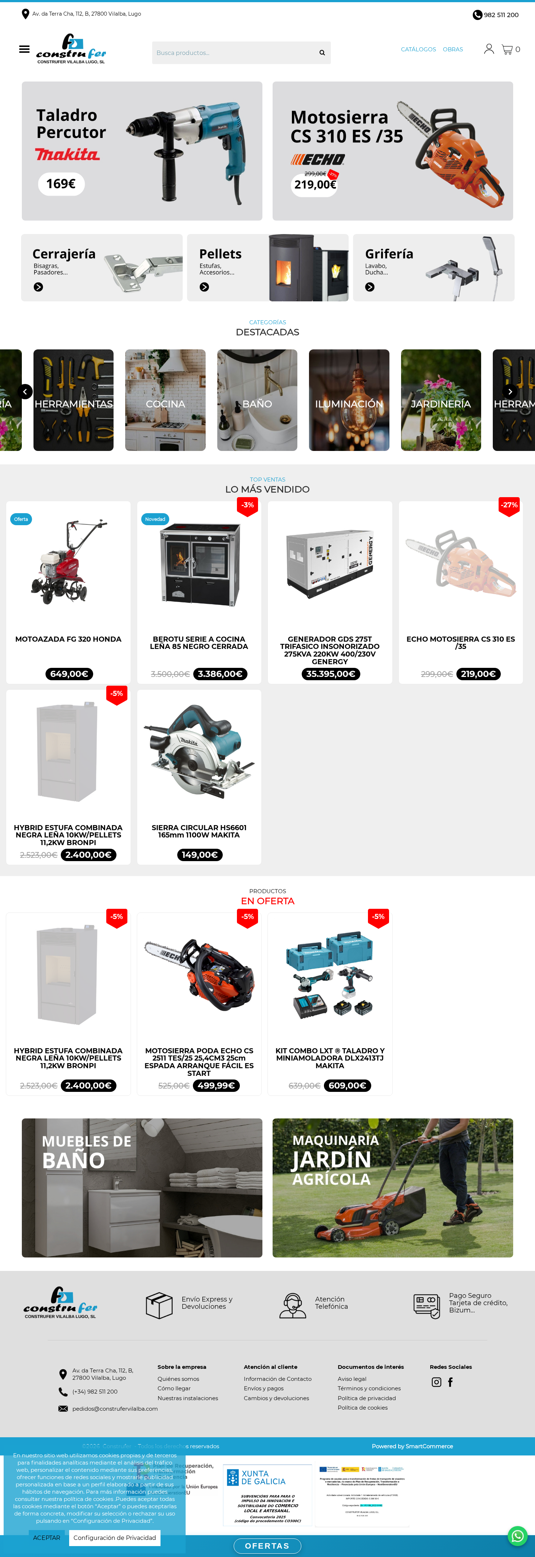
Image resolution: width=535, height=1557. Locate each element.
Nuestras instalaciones (188, 1398)
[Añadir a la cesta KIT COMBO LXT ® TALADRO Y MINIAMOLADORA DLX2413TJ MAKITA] (330, 979)
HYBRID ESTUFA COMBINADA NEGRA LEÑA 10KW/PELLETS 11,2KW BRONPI (68, 835)
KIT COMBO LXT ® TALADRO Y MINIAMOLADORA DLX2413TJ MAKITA (330, 1058)
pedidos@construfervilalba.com (115, 1408)
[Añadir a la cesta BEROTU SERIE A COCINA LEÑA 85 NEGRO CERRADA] (199, 567)
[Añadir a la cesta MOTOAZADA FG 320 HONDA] (68, 567)
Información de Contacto (278, 1378)
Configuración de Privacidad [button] (115, 1537)
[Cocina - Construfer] (165, 400)
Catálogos (418, 49)
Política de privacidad (367, 1398)
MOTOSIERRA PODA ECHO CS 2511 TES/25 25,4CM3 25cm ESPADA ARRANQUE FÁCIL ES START (199, 1062)
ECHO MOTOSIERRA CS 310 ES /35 (461, 643)
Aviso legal (352, 1378)
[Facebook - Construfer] (450, 1382)
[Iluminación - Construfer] (349, 400)
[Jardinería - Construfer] (441, 400)
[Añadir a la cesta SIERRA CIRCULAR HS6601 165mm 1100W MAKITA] (199, 756)
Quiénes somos (178, 1378)
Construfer (93, 49)
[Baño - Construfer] (257, 400)
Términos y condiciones (369, 1388)
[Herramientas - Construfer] (73, 400)
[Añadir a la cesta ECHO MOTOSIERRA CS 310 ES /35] (461, 567)
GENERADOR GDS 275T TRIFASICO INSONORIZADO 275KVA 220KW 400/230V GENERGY (330, 650)
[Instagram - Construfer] (436, 1382)
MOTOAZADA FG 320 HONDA (68, 639)
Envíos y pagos (264, 1388)
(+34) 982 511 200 (95, 1391)
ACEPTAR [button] (46, 1537)
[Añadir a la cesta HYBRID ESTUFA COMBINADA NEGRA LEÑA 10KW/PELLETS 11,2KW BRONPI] (68, 756)
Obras (453, 49)
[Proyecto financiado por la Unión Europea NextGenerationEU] (362, 1494)
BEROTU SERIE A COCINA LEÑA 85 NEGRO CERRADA (199, 643)
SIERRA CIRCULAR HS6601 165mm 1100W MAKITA (199, 831)
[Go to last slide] (25, 391)
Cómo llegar (174, 1388)
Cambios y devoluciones (276, 1398)
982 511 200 (501, 15)
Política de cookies (363, 1407)
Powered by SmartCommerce (412, 1446)
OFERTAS (267, 1545)
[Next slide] (510, 391)
